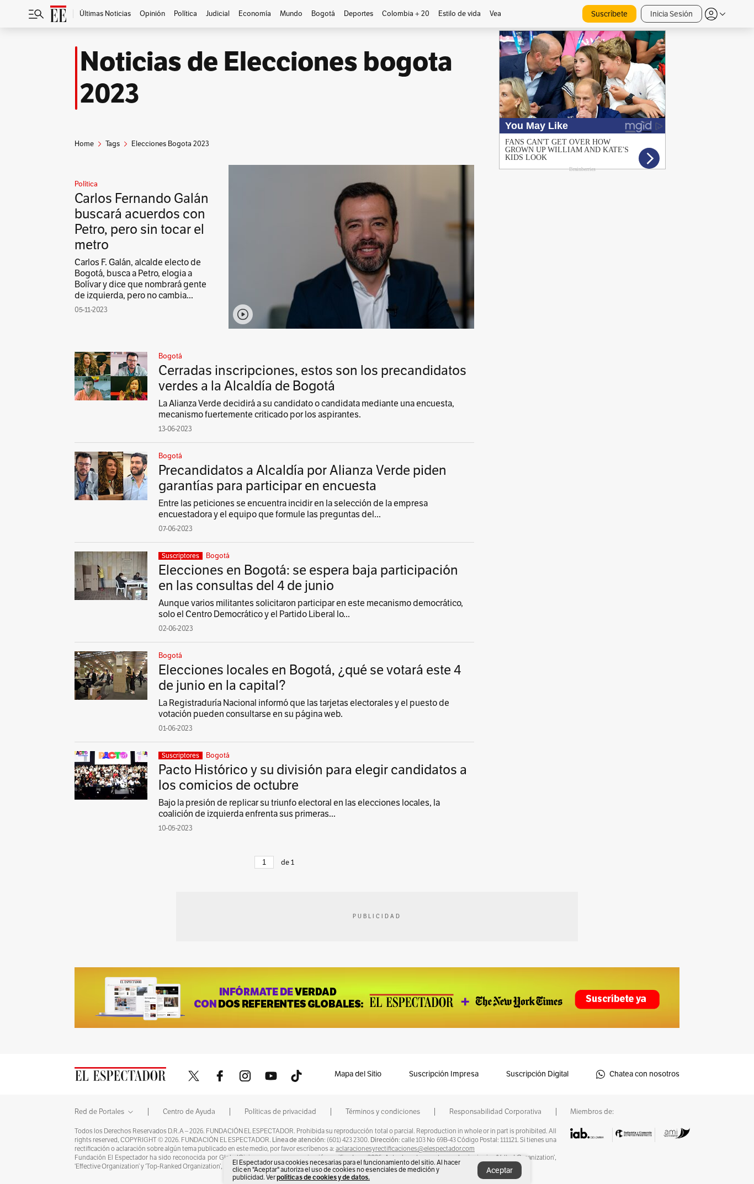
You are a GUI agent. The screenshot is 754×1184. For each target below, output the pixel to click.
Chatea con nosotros (644, 1074)
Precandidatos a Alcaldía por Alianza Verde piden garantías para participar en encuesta (302, 478)
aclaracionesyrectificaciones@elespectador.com (405, 1149)
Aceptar (499, 1170)
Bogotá (170, 356)
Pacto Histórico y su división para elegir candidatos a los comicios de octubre (312, 778)
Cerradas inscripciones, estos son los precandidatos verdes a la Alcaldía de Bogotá (312, 378)
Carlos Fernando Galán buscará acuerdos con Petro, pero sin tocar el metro (142, 221)
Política (86, 184)
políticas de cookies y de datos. (323, 1177)
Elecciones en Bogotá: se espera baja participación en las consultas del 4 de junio (308, 578)
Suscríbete (609, 14)
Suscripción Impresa (444, 1074)
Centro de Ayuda (189, 1112)
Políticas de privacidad (280, 1112)
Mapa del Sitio (357, 1074)
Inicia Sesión (671, 14)
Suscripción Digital (537, 1074)
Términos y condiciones (383, 1112)
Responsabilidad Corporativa (495, 1112)
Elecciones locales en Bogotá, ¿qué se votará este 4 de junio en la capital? (309, 678)
